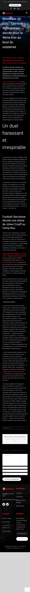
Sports (10, 428)
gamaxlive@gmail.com (9, 499)
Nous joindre (20, 506)
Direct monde (6, 518)
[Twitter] (3, 504)
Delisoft (21, 548)
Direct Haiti (6, 522)
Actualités (19, 497)
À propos (19, 493)
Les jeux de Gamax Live (6, 526)
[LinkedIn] (7, 504)
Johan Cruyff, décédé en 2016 (13, 261)
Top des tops (6, 531)
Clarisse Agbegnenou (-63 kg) (11, 82)
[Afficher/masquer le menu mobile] (27, 12)
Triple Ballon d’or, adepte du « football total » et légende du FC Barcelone (14, 255)
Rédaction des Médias (20, 501)
